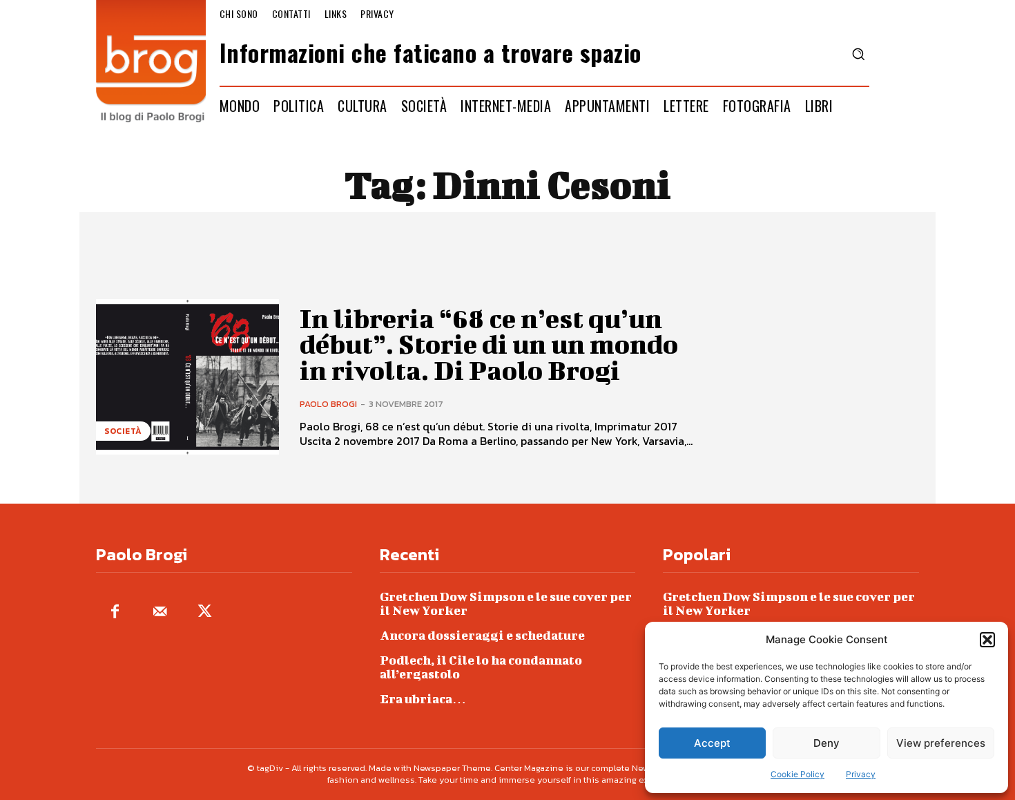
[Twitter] (205, 612)
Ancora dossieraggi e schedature (482, 635)
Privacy (861, 774)
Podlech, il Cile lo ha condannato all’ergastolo (481, 667)
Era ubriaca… (423, 699)
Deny (826, 743)
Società (123, 431)
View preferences (940, 743)
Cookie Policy (797, 774)
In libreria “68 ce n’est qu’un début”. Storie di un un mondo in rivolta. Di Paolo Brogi (489, 344)
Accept (712, 743)
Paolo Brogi (328, 403)
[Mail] (160, 612)
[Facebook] (115, 612)
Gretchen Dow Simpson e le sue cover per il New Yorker (506, 603)
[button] (987, 640)
